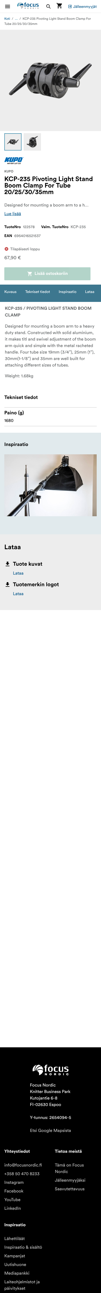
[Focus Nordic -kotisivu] (28, 6)
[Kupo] (14, 160)
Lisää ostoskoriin (51, 274)
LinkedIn (12, 1208)
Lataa (18, 573)
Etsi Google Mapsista (50, 1130)
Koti (7, 19)
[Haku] (48, 6)
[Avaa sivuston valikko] (10, 6)
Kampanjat (14, 1256)
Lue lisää (12, 213)
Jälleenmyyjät (85, 6)
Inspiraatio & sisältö (23, 1247)
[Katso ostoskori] (59, 6)
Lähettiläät (14, 1238)
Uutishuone (15, 1264)
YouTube (12, 1199)
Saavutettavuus (70, 1189)
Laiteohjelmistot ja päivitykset (22, 1285)
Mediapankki (16, 1273)
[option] (13, 142)
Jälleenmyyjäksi (70, 1180)
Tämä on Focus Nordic (69, 1168)
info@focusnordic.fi (23, 1165)
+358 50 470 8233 (22, 1174)
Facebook (13, 1191)
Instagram (14, 1182)
